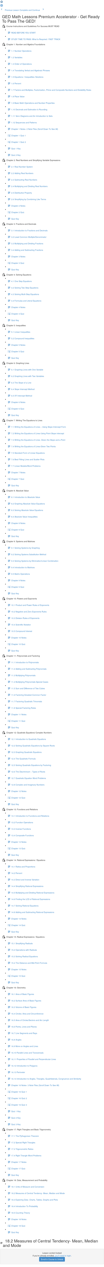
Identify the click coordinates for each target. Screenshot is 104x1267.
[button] (1, 2)
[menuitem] (1, 6)
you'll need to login (63, 1255)
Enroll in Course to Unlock (52, 1259)
